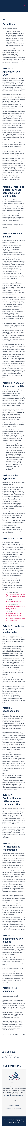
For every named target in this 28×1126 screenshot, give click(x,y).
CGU (14, 1107)
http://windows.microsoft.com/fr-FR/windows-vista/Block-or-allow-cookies (15, 596)
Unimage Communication (16, 1121)
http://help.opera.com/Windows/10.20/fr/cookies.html (15, 619)
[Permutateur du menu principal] (24, 6)
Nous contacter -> (12, 1065)
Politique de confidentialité (14, 1109)
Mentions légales (14, 1105)
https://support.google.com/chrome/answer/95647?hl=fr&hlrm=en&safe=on (15, 608)
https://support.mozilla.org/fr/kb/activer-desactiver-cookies (15, 614)
